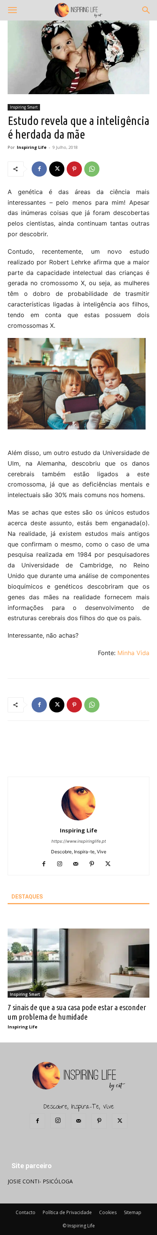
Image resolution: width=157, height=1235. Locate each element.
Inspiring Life (31, 147)
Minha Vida (133, 653)
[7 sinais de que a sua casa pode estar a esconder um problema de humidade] (78, 963)
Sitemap (132, 1212)
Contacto (25, 1212)
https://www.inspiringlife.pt (78, 841)
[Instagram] (62, 864)
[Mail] (78, 864)
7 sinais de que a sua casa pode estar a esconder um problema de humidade (77, 1012)
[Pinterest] (74, 169)
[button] (12, 10)
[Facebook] (39, 169)
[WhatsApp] (91, 169)
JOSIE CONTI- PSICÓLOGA (40, 1181)
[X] (56, 169)
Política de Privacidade (67, 1212)
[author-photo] (78, 819)
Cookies (108, 1212)
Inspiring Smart (24, 107)
